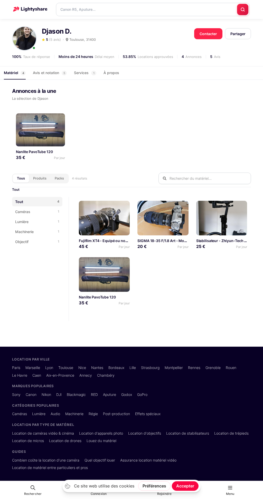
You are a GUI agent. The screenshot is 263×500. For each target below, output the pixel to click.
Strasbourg (150, 367)
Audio (55, 414)
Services (84, 73)
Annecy (85, 375)
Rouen (231, 367)
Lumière (38, 414)
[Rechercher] (242, 9)
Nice (82, 367)
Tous (21, 178)
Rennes (194, 367)
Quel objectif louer (99, 460)
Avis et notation (49, 73)
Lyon (49, 367)
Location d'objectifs (144, 433)
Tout (16, 189)
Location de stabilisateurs (187, 433)
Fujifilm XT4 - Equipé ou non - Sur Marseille (116, 240)
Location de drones (65, 440)
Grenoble (213, 367)
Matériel (14, 73)
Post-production (116, 414)
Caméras (19, 414)
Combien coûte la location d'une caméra (45, 460)
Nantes (97, 367)
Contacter (208, 34)
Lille (132, 367)
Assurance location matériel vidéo (148, 460)
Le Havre (19, 375)
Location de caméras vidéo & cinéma (43, 433)
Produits (39, 178)
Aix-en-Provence (60, 375)
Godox (126, 394)
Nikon (46, 394)
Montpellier (174, 367)
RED (94, 394)
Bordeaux (116, 367)
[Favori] (58, 119)
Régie (93, 414)
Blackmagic (76, 394)
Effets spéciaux (148, 414)
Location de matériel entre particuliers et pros (50, 467)
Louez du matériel (101, 440)
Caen (36, 375)
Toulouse (65, 367)
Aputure (109, 394)
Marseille (32, 367)
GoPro (142, 394)
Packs (59, 178)
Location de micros (28, 440)
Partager (238, 34)
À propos (111, 73)
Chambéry (106, 375)
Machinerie (74, 414)
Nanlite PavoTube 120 (34, 151)
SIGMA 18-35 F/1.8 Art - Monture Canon (171, 240)
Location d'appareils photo (101, 433)
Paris (16, 367)
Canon (31, 394)
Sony (16, 394)
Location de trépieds (231, 433)
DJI (59, 394)
